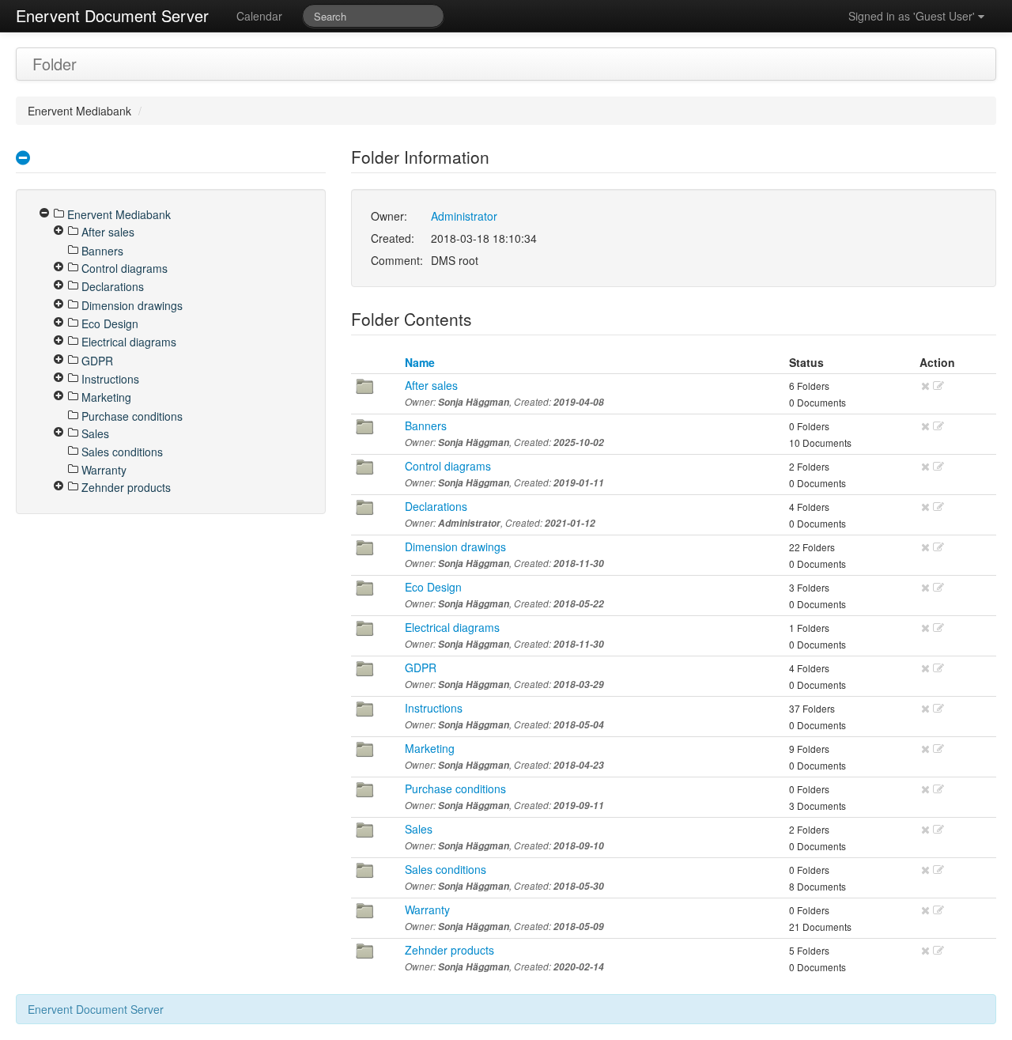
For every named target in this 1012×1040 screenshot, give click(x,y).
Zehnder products (449, 950)
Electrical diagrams (452, 627)
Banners (426, 425)
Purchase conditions (455, 788)
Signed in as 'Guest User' (913, 16)
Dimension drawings (455, 546)
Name (420, 362)
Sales (418, 829)
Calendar (259, 16)
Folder (54, 63)
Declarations (436, 506)
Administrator (464, 216)
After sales (431, 385)
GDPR (420, 667)
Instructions (434, 708)
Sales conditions (445, 869)
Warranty (427, 909)
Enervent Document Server (112, 15)
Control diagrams (448, 466)
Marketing (430, 748)
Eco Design (433, 587)
